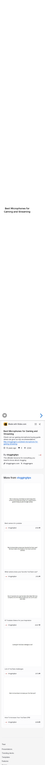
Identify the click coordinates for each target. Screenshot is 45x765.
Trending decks (8, 753)
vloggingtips (13, 454)
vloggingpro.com (12, 463)
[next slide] (41, 416)
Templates (6, 757)
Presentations (7, 749)
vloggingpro (28, 463)
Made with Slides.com (17, 424)
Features (5, 761)
